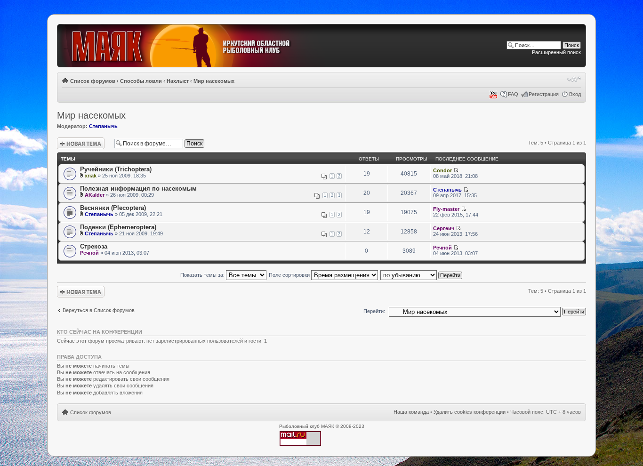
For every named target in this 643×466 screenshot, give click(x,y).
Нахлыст (178, 81)
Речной (89, 253)
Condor (442, 170)
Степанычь (103, 126)
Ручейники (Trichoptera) (116, 169)
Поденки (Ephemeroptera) (118, 227)
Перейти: (374, 311)
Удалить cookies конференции (470, 412)
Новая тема (71, 140)
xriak (90, 175)
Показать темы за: (203, 275)
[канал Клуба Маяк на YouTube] (493, 97)
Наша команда (411, 412)
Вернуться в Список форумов (99, 310)
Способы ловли (141, 81)
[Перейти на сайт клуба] (192, 46)
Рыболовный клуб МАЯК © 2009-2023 (321, 426)
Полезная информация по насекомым (138, 188)
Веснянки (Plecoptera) (113, 207)
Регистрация (544, 94)
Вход (575, 94)
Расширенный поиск (556, 52)
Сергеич (443, 228)
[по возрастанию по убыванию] (421, 275)
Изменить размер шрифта (574, 79)
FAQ (513, 94)
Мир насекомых (213, 81)
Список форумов (92, 81)
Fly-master (446, 209)
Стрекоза (93, 246)
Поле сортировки (290, 275)
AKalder (94, 195)
